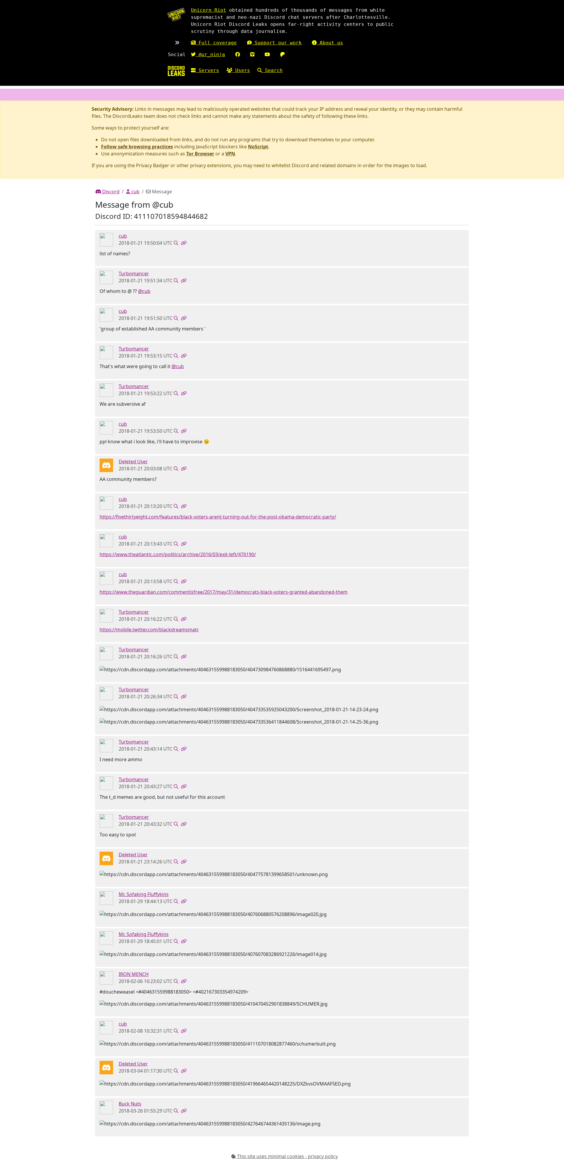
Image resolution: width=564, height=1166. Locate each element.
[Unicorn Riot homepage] (176, 14)
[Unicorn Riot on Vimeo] (252, 54)
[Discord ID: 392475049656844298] (106, 898)
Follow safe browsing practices (137, 146)
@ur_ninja (210, 54)
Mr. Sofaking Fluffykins (144, 894)
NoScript (258, 146)
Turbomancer (134, 273)
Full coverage (216, 43)
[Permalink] (184, 243)
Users (241, 70)
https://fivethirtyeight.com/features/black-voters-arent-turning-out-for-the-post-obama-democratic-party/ (218, 517)
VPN (230, 153)
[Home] (176, 71)
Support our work (277, 43)
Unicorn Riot (208, 10)
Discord (110, 191)
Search (272, 70)
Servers (207, 70)
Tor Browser (200, 153)
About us (330, 43)
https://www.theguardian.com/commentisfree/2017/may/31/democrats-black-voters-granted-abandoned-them (224, 592)
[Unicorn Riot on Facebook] (237, 54)
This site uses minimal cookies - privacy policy (287, 1156)
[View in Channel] (176, 243)
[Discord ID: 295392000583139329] (106, 277)
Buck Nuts (130, 1103)
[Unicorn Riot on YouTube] (267, 54)
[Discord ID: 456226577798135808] (106, 465)
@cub (144, 291)
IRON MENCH (134, 974)
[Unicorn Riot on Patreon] (282, 54)
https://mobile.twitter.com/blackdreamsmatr (149, 629)
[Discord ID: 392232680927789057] (106, 1107)
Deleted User (133, 461)
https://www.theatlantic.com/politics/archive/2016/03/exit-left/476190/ (178, 554)
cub (135, 191)
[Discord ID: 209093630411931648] (106, 239)
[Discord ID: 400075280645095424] (106, 977)
